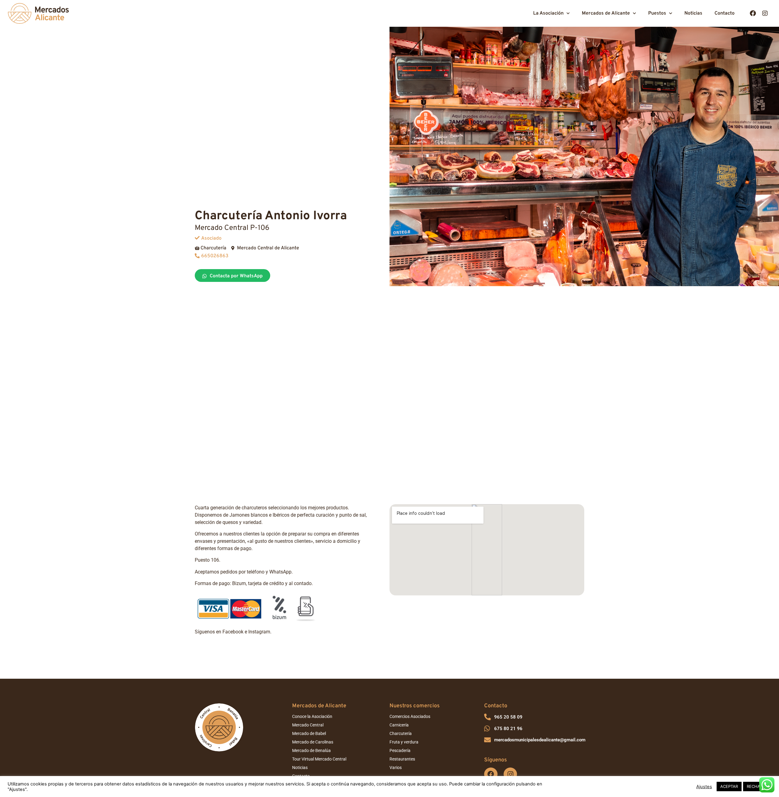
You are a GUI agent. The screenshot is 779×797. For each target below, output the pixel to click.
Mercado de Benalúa (311, 750)
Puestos (657, 13)
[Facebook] (753, 13)
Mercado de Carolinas (312, 742)
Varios (396, 767)
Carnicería (399, 724)
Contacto (724, 13)
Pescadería (400, 750)
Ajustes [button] (704, 786)
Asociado (211, 238)
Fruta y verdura (404, 742)
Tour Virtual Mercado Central (319, 759)
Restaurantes (402, 759)
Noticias (693, 13)
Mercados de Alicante (606, 13)
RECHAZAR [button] (757, 786)
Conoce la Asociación (312, 716)
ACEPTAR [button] (729, 786)
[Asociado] (197, 237)
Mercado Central (307, 724)
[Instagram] (765, 13)
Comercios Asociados (410, 716)
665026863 (215, 256)
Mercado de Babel (309, 733)
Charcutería (401, 733)
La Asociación (548, 13)
